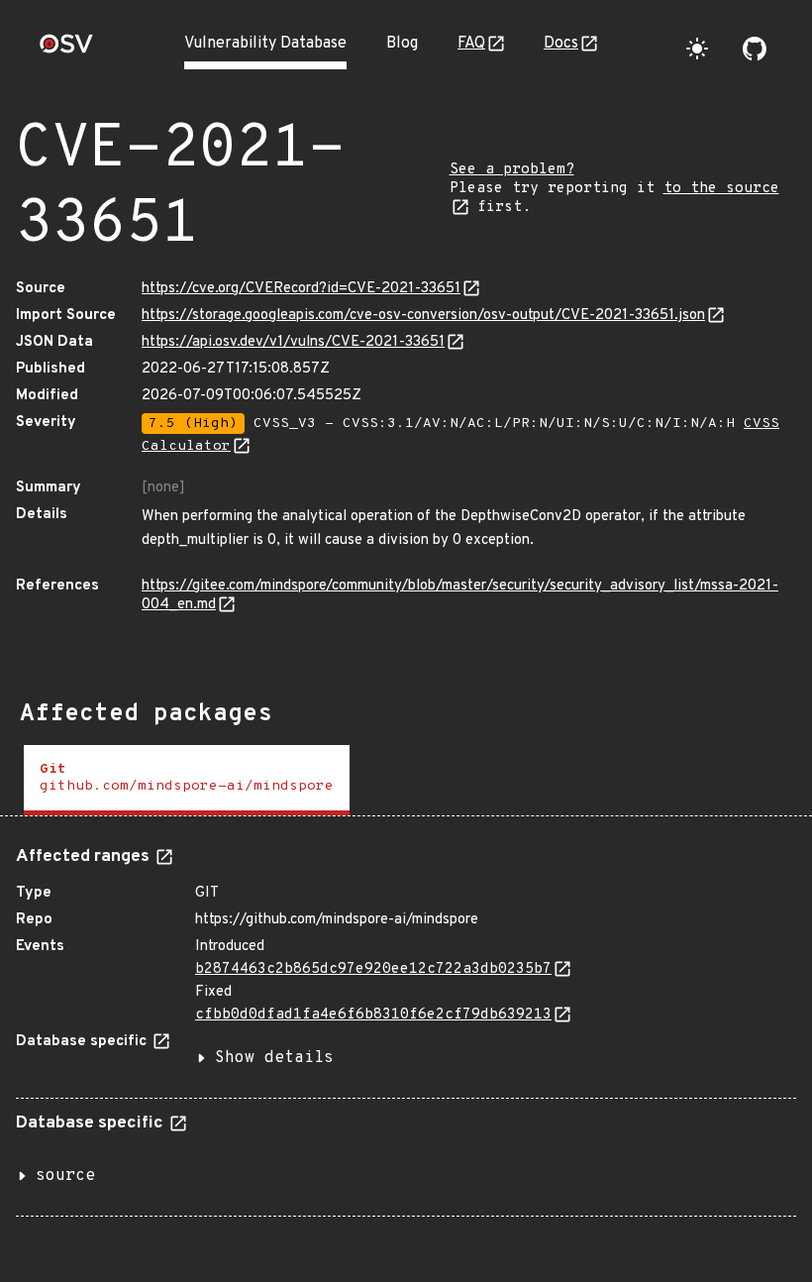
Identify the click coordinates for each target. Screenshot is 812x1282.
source (65, 1176)
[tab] (187, 780)
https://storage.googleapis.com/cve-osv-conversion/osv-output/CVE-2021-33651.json (423, 315)
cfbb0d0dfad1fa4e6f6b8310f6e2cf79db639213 (373, 1015)
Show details (274, 1058)
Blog (402, 43)
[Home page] (66, 50)
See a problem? (512, 169)
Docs (561, 43)
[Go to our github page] (754, 48)
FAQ (471, 43)
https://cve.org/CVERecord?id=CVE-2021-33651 (301, 288)
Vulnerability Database (265, 43)
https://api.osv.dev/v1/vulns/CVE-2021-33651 (293, 342)
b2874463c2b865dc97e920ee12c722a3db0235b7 (373, 969)
